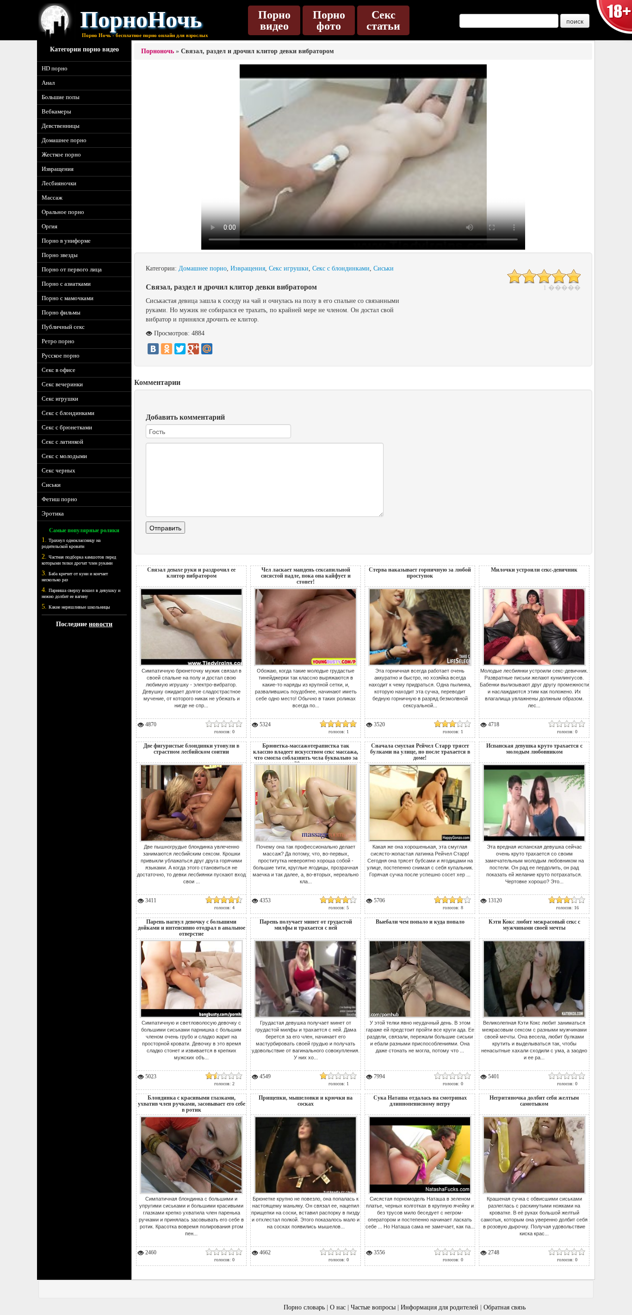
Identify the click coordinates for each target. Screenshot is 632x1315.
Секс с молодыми (64, 456)
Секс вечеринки (62, 384)
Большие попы (61, 97)
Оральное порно (63, 211)
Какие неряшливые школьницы (79, 607)
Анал (48, 82)
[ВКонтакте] (153, 348)
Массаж (52, 197)
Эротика (53, 513)
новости (100, 624)
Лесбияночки (59, 183)
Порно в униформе (66, 240)
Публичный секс (63, 326)
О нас (338, 1307)
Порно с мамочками (67, 298)
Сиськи (51, 484)
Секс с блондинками (68, 412)
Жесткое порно (61, 154)
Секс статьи (383, 20)
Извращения (58, 168)
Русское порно (61, 355)
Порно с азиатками (66, 283)
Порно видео (274, 20)
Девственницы (61, 125)
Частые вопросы (373, 1307)
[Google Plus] (193, 348)
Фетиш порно (59, 499)
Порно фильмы (61, 312)
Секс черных (58, 470)
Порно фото (329, 20)
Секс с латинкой (62, 441)
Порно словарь (304, 1307)
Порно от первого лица (72, 269)
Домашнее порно (64, 140)
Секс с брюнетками (67, 427)
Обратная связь (504, 1307)
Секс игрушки (60, 398)
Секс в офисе (58, 369)
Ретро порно (58, 341)
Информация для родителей (439, 1307)
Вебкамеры (56, 111)
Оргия (49, 226)
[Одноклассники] (166, 348)
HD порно (55, 68)
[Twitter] (180, 348)
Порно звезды (60, 255)
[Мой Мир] (206, 348)
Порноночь (157, 51)
